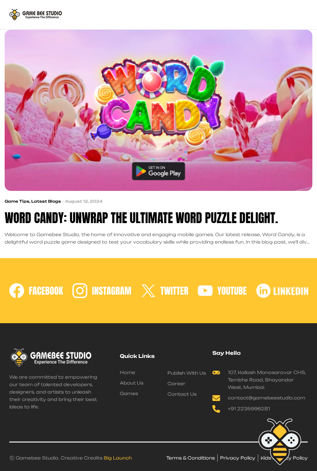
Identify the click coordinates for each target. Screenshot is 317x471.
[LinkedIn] (286, 290)
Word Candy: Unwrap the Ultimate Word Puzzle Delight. (141, 218)
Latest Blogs (46, 201)
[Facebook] (36, 290)
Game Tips (17, 201)
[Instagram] (102, 290)
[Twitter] (165, 290)
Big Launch (118, 457)
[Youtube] (222, 290)
